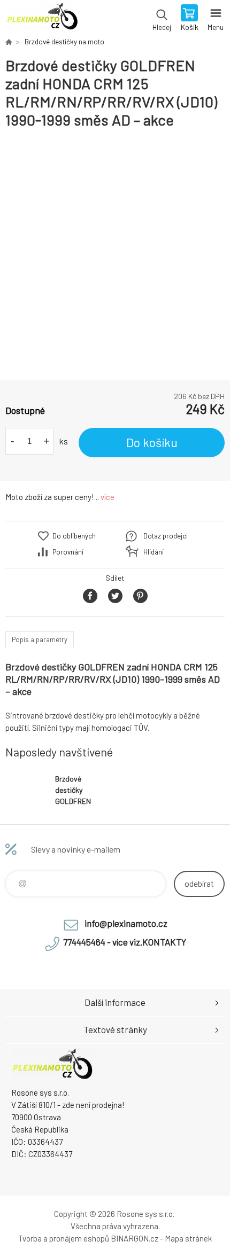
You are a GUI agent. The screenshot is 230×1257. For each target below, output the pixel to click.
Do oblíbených (74, 536)
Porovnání (67, 552)
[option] (115, 254)
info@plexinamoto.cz (126, 923)
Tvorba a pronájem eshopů (63, 1238)
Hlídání (153, 552)
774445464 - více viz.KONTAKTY (124, 941)
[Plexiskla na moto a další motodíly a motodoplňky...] (8, 41)
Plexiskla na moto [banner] (42, 18)
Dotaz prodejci (165, 536)
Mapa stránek (188, 1238)
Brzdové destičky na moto (64, 41)
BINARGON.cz (134, 1238)
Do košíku (152, 442)
